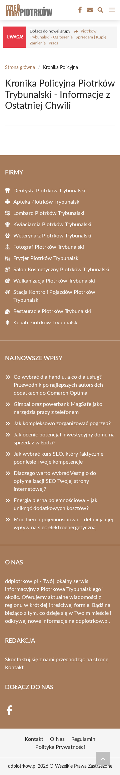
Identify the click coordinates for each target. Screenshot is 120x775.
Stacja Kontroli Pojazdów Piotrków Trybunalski (54, 296)
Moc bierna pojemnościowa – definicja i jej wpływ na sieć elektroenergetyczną (63, 523)
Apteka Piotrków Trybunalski (47, 202)
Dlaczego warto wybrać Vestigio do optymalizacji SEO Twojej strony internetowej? (55, 481)
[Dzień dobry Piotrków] (28, 10)
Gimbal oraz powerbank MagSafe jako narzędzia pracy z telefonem (58, 408)
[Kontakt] (89, 10)
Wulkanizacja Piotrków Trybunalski (54, 281)
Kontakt (14, 667)
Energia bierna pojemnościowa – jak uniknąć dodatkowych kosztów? (55, 504)
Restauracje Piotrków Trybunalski (52, 311)
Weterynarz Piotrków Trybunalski (52, 235)
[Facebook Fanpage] (79, 10)
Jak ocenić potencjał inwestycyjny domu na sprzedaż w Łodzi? (64, 438)
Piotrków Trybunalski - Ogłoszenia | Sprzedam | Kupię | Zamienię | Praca (69, 37)
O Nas (57, 739)
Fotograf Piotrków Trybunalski (48, 247)
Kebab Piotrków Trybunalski (46, 322)
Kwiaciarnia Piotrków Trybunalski (52, 224)
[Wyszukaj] (100, 11)
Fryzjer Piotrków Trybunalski (46, 258)
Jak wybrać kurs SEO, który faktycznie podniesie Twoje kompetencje (58, 458)
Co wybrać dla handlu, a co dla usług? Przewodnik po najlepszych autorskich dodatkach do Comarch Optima (58, 385)
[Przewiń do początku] (103, 758)
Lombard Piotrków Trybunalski (48, 213)
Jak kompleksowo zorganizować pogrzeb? (62, 423)
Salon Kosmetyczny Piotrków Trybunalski (61, 269)
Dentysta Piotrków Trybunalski (49, 190)
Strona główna (20, 67)
